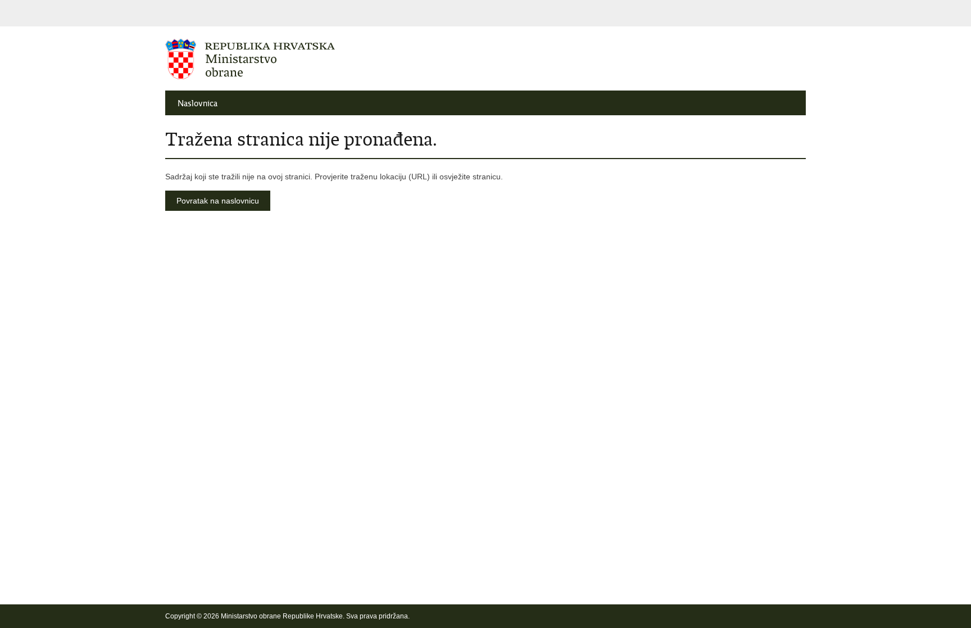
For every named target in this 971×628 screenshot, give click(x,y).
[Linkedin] (801, 616)
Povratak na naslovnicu (217, 200)
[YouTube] (747, 616)
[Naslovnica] (325, 59)
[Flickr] (765, 616)
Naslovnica (197, 103)
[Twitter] (729, 616)
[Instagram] (783, 616)
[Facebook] (711, 616)
